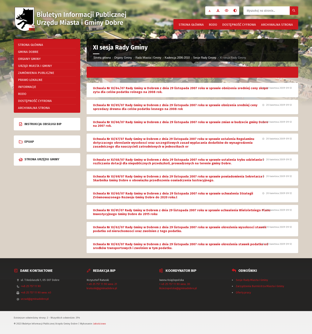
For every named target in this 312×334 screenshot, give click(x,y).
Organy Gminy (123, 57)
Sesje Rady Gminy (204, 57)
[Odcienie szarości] (235, 10)
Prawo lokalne (30, 80)
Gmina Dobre (28, 52)
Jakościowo (99, 323)
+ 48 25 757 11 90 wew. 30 (174, 284)
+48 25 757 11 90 (31, 286)
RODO (213, 25)
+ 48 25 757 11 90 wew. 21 (102, 284)
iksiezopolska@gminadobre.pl (178, 288)
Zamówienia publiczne (36, 73)
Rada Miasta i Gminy (148, 57)
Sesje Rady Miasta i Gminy (252, 280)
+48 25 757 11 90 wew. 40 (36, 292)
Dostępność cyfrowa (239, 25)
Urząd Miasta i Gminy (35, 66)
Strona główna (191, 25)
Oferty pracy (243, 292)
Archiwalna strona (277, 25)
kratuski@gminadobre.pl (102, 288)
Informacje (27, 87)
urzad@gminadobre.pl (35, 298)
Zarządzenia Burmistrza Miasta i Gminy (260, 286)
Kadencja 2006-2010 (177, 57)
